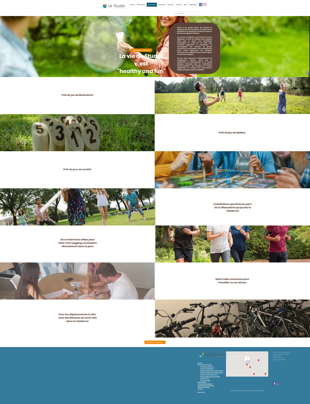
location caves (204, 378)
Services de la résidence (205, 384)
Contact (200, 389)
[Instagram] (204, 4)
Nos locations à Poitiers (205, 365)
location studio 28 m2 (206, 367)
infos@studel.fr (280, 359)
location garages (205, 380)
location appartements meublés (210, 376)
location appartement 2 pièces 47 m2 (211, 371)
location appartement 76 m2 (209, 374)
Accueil (200, 363)
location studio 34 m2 (206, 369)
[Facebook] (200, 4)
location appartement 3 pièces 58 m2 (211, 372)
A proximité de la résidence (206, 385)
